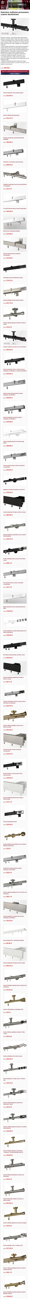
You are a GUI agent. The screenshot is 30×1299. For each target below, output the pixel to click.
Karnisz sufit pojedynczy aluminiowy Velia (13, 1009)
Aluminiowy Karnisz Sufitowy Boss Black (13, 277)
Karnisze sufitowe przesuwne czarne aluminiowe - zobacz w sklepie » (15, 72)
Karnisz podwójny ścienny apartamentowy (13, 300)
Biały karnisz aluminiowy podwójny (11, 231)
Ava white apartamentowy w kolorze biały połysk (14, 208)
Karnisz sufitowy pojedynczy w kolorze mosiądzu (14, 1222)
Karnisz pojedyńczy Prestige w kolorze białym (14, 963)
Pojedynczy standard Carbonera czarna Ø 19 (14, 489)
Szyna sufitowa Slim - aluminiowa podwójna (13, 940)
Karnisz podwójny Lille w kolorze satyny (12, 1056)
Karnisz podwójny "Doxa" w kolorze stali (12, 1245)
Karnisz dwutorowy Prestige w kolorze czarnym (14, 512)
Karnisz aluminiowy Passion (10, 821)
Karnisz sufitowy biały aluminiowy (11, 115)
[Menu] (2, 2)
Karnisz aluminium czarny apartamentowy (13, 92)
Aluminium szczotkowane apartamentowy (13, 162)
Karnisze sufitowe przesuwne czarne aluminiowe (14, 346)
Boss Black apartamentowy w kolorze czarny (14, 654)
